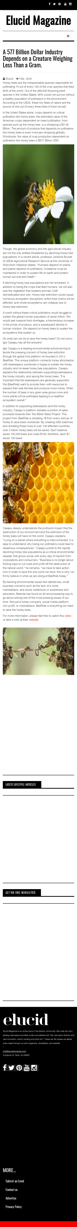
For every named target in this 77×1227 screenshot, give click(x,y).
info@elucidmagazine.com (14, 1051)
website (33, 619)
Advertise (11, 1198)
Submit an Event (15, 1181)
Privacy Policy (14, 1207)
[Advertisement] (38, 732)
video (68, 615)
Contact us (12, 1189)
